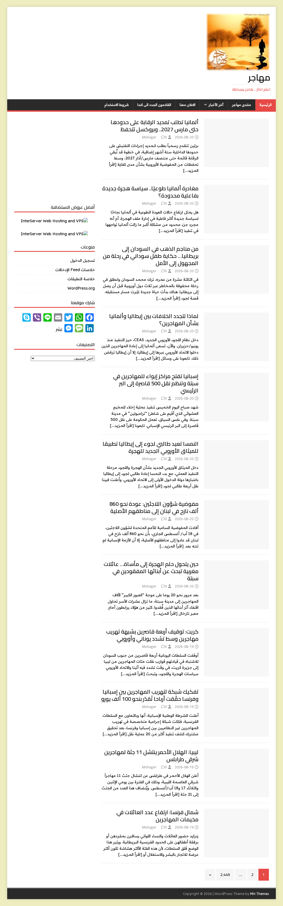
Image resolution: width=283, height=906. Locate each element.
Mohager (149, 137)
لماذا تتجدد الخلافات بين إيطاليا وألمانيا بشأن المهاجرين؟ (153, 319)
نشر (59, 329)
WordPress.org (81, 288)
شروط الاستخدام (116, 105)
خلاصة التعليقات (81, 278)
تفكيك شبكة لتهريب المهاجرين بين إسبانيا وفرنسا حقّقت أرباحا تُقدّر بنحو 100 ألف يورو (149, 695)
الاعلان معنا (187, 105)
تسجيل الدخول (82, 260)
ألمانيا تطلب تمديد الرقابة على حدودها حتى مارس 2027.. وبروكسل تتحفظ (154, 125)
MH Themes (259, 894)
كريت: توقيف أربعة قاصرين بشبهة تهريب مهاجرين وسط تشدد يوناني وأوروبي (152, 635)
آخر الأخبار (215, 105)
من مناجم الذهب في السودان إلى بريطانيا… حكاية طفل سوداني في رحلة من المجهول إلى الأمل (150, 256)
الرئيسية (266, 105)
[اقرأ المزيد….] (171, 230)
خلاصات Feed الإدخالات (75, 269)
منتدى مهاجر (241, 105)
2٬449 (225, 874)
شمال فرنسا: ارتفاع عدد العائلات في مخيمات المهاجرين (157, 815)
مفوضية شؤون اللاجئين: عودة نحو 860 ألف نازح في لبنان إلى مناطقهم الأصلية (153, 507)
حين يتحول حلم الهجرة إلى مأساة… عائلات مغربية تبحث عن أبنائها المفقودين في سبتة (151, 571)
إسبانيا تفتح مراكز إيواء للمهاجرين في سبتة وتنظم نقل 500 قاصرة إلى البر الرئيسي (155, 383)
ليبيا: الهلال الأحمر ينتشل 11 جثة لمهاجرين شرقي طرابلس (151, 755)
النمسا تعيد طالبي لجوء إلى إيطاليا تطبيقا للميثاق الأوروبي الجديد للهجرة (150, 447)
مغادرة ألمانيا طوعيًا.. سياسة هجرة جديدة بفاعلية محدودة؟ (150, 192)
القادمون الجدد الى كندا (154, 105)
